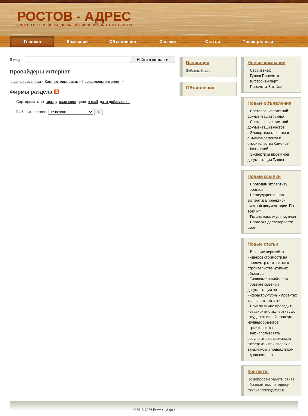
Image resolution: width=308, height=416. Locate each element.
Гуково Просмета (264, 76)
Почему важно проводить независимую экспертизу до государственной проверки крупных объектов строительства (271, 317)
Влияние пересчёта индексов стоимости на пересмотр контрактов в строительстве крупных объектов (268, 263)
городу (51, 102)
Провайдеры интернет (101, 81)
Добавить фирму (198, 70)
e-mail (93, 102)
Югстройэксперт (264, 81)
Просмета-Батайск (266, 87)
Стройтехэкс (261, 70)
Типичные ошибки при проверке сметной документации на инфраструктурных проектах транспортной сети (272, 290)
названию (67, 102)
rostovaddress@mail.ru (266, 390)
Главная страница (25, 81)
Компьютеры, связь (61, 81)
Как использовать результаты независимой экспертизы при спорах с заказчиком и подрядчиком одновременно (270, 344)
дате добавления (115, 102)
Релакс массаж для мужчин (273, 217)
